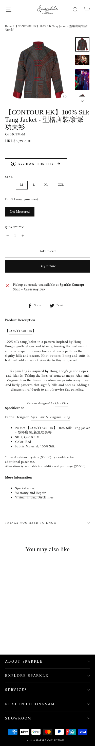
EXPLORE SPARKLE (27, 676)
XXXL (78, 185)
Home (8, 26)
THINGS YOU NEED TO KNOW (31, 522)
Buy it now (47, 266)
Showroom (18, 718)
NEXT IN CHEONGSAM (30, 704)
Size (9, 177)
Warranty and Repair (30, 493)
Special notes (25, 488)
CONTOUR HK (20, 331)
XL (46, 185)
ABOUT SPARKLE (24, 661)
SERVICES (16, 690)
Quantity (14, 227)
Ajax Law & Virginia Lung (50, 417)
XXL (61, 185)
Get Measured (20, 211)
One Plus (61, 403)
